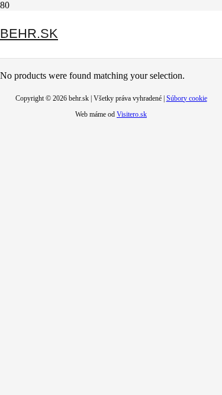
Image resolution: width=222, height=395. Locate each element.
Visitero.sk (132, 114)
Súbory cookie (186, 98)
